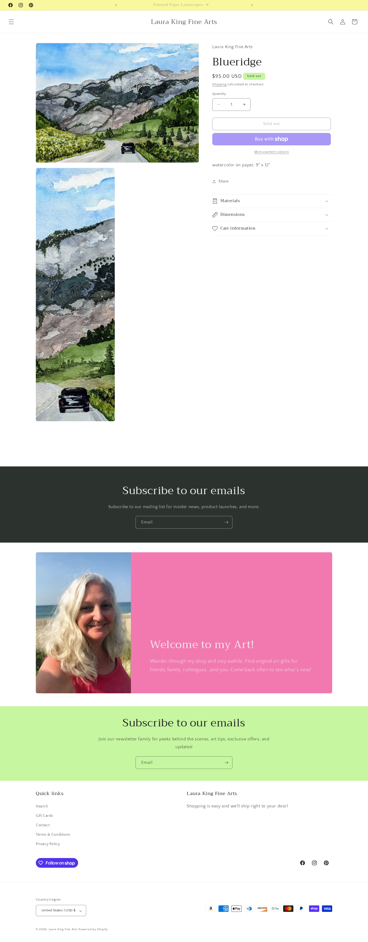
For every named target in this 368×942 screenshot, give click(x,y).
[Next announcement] (252, 5)
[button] (11, 22)
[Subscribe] (226, 522)
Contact (43, 825)
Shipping (219, 84)
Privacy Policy (48, 844)
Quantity (219, 94)
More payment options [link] (271, 152)
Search (42, 806)
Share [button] (223, 181)
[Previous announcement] (116, 5)
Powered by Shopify (93, 929)
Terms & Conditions (53, 834)
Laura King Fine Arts (63, 929)
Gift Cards (44, 815)
